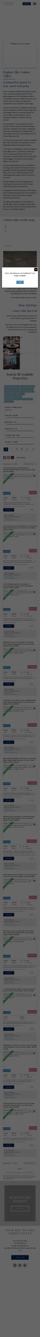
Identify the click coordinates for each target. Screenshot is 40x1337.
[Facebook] (20, 1265)
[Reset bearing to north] (5, 231)
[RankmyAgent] (25, 1265)
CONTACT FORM (20, 1257)
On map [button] (22, 449)
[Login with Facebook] (4, 458)
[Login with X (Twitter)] (12, 458)
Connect (26, 3)
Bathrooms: (11, 429)
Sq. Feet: (11, 442)
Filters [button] (33, 449)
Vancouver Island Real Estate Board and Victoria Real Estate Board (19, 1176)
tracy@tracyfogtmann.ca (10, 520)
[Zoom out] (5, 229)
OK (20, 282)
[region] (20, 235)
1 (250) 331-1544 (8, 518)
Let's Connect (20, 1208)
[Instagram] (15, 1265)
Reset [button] (27, 449)
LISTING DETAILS (8, 510)
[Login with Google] (8, 458)
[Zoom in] (5, 226)
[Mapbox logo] (8, 246)
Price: (11, 415)
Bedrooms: (11, 422)
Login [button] (21, 457)
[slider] (6, 418)
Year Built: (12, 435)
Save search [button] (6, 449)
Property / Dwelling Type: (13, 407)
